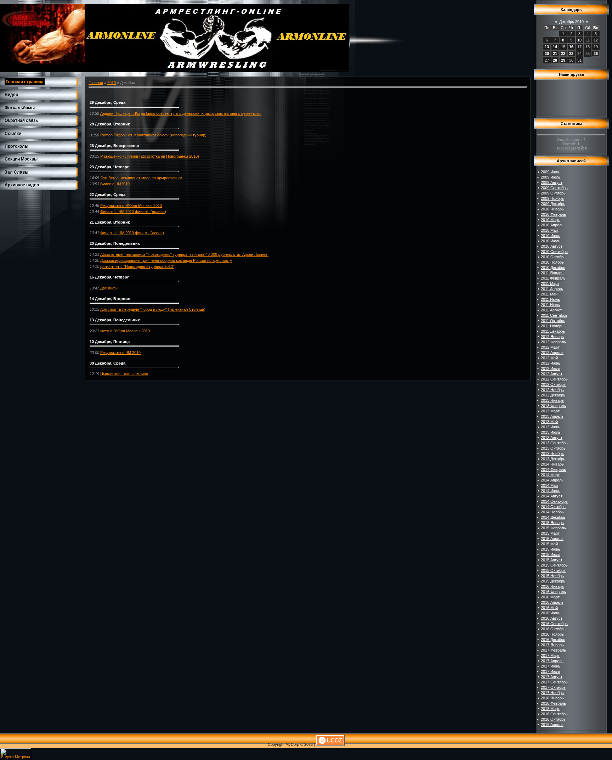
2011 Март (550, 283)
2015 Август (551, 560)
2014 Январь (552, 464)
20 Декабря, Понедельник (115, 243)
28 (555, 60)
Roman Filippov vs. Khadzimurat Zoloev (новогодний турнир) (153, 135)
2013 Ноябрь (552, 453)
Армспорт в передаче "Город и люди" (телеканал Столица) (152, 309)
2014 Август (551, 496)
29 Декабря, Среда (107, 102)
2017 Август (551, 677)
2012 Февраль (553, 342)
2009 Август (551, 182)
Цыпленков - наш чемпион (124, 374)
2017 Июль (550, 671)
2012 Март (550, 347)
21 (555, 53)
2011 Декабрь (553, 331)
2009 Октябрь (553, 193)
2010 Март (550, 220)
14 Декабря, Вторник (110, 299)
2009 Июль (550, 177)
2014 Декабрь (553, 517)
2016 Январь (552, 586)
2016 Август (551, 618)
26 (596, 53)
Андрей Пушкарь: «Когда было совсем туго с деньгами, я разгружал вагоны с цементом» (180, 113)
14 (555, 47)
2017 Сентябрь (554, 682)
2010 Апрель (552, 225)
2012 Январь (552, 336)
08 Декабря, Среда (107, 363)
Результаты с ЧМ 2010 (120, 352)
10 (579, 40)
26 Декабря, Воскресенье (114, 145)
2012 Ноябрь (552, 390)
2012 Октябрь (553, 384)
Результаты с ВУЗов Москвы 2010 (131, 205)
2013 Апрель (552, 416)
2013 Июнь (550, 427)
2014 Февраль (553, 469)
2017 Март (550, 655)
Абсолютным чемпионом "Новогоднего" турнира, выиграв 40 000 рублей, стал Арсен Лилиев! (184, 254)
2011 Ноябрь (552, 326)
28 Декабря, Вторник (110, 124)
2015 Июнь (550, 549)
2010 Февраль (553, 214)
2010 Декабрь (553, 267)
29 (563, 60)
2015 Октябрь (553, 570)
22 (563, 53)
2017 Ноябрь (552, 693)
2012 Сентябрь (554, 379)
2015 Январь (552, 522)
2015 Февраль (553, 528)
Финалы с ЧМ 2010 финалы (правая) (133, 211)
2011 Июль (550, 305)
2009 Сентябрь (554, 188)
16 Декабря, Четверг (109, 277)
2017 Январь (552, 645)
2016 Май (549, 608)
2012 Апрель (552, 352)
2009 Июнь (550, 172)
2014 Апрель (552, 480)
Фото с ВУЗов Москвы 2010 (125, 331)
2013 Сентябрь (554, 443)
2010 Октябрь (553, 257)
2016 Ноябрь (552, 634)
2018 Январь (552, 698)
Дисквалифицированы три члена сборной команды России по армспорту (166, 260)
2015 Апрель (552, 538)
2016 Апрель (552, 602)
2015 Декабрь (553, 581)
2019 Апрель (552, 724)
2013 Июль (550, 432)
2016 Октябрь (553, 629)
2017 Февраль (553, 650)
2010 (111, 82)
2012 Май (549, 358)
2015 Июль (550, 554)
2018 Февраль (553, 703)
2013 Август (551, 437)
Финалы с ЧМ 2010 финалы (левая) (132, 233)
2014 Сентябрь (554, 501)
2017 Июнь (550, 666)
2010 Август (551, 246)
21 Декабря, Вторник (110, 222)
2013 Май (549, 422)
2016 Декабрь (553, 639)
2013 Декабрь (553, 459)
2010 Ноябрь (552, 262)
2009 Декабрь (553, 204)
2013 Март (550, 411)
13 (547, 47)
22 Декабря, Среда (107, 194)
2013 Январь (552, 400)
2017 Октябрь (553, 687)
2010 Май (549, 230)
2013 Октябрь (553, 448)
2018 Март (550, 708)
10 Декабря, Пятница (110, 341)
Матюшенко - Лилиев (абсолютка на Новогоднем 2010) (149, 156)
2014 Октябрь (553, 507)
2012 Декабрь (553, 395)
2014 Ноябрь (552, 512)
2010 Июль (550, 241)
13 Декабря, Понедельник (115, 320)
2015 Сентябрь (554, 565)
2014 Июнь (550, 491)
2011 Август (551, 310)
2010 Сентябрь (554, 251)
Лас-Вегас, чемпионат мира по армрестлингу (141, 178)
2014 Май (549, 485)
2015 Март (550, 533)
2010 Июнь (550, 235)
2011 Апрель (552, 289)
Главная (96, 82)
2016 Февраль (553, 592)
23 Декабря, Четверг (109, 167)
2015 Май (549, 544)
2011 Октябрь (553, 321)
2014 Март (550, 475)
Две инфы (109, 288)
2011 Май (549, 294)
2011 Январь (552, 273)
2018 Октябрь (553, 719)
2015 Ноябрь (552, 576)
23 (571, 53)
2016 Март (550, 597)
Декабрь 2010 (571, 21)
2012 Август (551, 374)
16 (571, 47)
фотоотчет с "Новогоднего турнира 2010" (137, 266)
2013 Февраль (553, 406)
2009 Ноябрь (552, 198)
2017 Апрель (552, 661)
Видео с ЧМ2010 (115, 184)
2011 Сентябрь (554, 315)
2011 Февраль (553, 278)
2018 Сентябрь (554, 714)
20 (547, 53)
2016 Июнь (550, 613)
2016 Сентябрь (554, 623)
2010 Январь (552, 209)
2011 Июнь (550, 299)
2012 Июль (550, 368)
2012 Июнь (550, 363)
